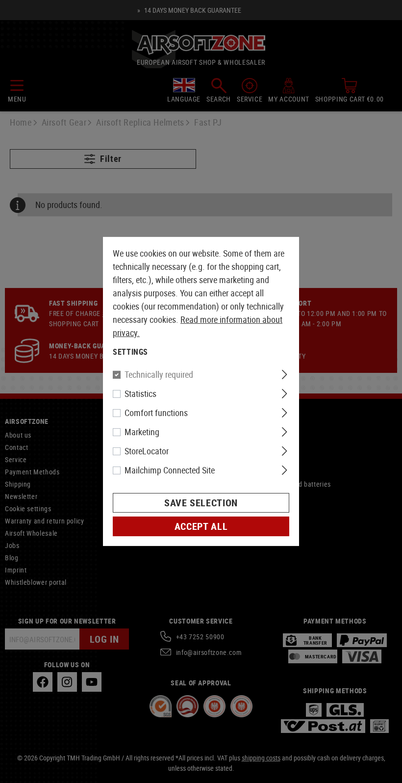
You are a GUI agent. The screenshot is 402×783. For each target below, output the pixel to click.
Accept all (201, 526)
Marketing (142, 432)
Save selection (201, 502)
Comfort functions (156, 412)
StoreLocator (147, 451)
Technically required (159, 374)
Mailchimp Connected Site (170, 470)
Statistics (140, 393)
